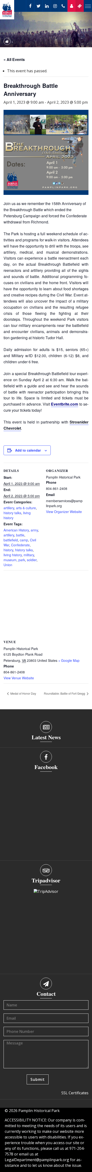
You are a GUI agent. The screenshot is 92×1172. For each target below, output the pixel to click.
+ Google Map (68, 660)
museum (10, 559)
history (8, 550)
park (21, 559)
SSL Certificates (74, 1092)
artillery (9, 507)
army (34, 530)
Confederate (20, 545)
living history (13, 554)
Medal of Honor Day (23, 693)
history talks (12, 512)
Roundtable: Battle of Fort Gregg (65, 693)
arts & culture (26, 507)
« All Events (14, 59)
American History (16, 530)
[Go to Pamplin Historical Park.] (7, 41)
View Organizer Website (64, 511)
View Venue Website (19, 678)
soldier (32, 559)
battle (20, 535)
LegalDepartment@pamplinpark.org (37, 1159)
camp (24, 540)
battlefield (11, 540)
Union (8, 564)
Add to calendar (28, 450)
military (29, 554)
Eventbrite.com (64, 404)
